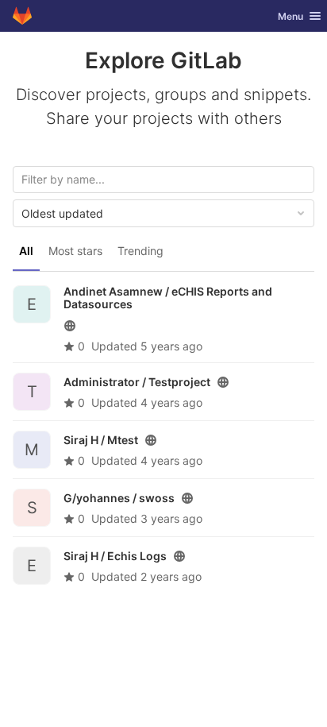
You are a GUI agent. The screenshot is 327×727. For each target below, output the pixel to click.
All (26, 250)
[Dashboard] (22, 16)
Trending (140, 250)
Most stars (75, 250)
